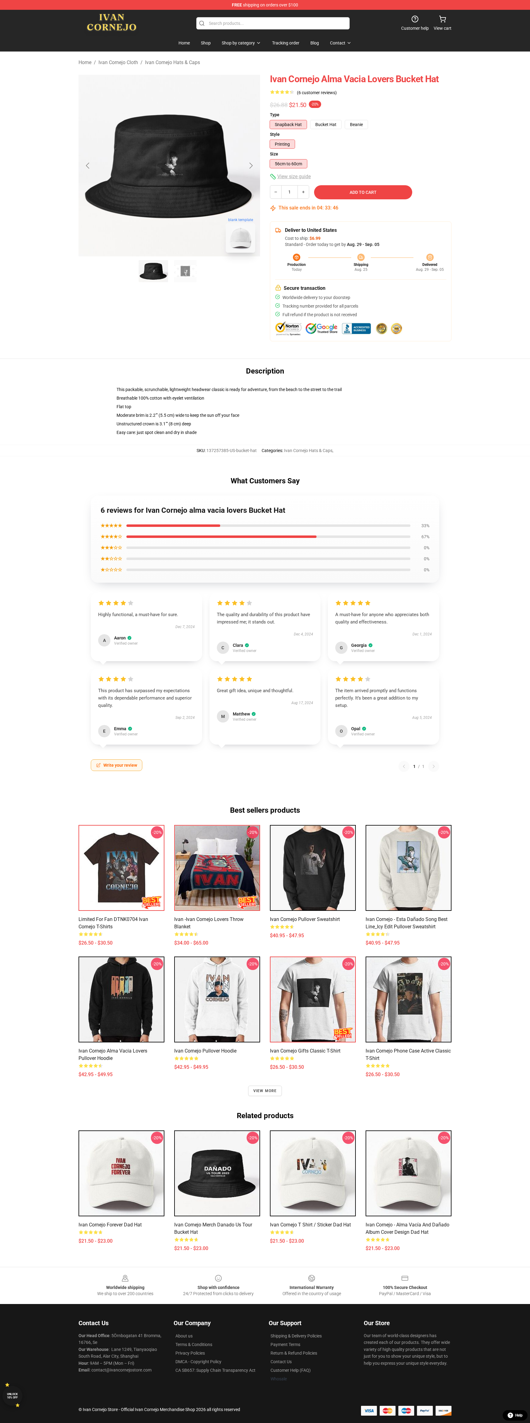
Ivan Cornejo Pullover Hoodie (205, 1051)
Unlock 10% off (12, 1396)
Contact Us (281, 1361)
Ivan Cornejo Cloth (118, 62)
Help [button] (519, 1415)
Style (275, 134)
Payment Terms (285, 1344)
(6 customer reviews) (317, 92)
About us (184, 1335)
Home (85, 62)
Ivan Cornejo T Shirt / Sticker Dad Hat (310, 1225)
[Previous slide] (88, 165)
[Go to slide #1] (153, 271)
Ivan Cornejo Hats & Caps (172, 62)
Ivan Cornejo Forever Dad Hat (110, 1225)
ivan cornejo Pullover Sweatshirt (305, 919)
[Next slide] (250, 165)
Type (274, 114)
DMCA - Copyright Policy (198, 1361)
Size (274, 154)
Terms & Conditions (193, 1344)
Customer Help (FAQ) (291, 1370)
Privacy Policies (190, 1353)
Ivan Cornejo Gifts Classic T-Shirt (305, 1051)
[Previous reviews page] (403, 766)
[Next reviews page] (433, 766)
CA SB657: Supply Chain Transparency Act (215, 1370)
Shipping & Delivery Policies (296, 1335)
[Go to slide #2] (185, 271)
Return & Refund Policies (294, 1353)
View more (265, 1091)
